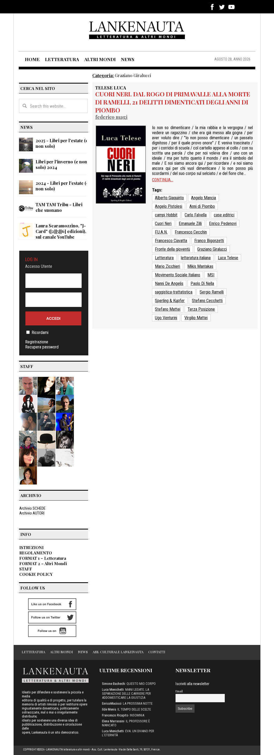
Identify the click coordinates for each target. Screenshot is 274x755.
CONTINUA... (162, 179)
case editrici (224, 214)
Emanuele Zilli (190, 223)
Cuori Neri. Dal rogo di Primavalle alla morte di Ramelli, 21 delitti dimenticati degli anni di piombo (172, 102)
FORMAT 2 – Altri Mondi (43, 563)
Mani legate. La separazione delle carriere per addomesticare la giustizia (126, 694)
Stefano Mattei (167, 309)
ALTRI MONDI (100, 59)
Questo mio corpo (141, 684)
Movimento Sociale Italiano (177, 274)
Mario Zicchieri (167, 266)
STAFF (25, 569)
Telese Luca (110, 88)
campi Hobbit (166, 214)
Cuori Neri (163, 223)
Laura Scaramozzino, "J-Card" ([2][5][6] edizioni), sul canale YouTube (61, 231)
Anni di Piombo (202, 206)
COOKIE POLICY (36, 574)
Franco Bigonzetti (209, 240)
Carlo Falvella (196, 214)
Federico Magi (111, 117)
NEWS (127, 59)
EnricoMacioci (111, 703)
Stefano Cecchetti (207, 300)
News (83, 651)
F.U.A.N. (161, 232)
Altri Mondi (61, 651)
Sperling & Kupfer (170, 300)
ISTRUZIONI (31, 547)
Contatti (156, 651)
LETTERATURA (62, 59)
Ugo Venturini (166, 317)
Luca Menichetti (113, 690)
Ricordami (40, 332)
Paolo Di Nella (202, 283)
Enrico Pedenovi (223, 223)
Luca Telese (228, 257)
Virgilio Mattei (196, 317)
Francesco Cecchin (191, 232)
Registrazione (36, 341)
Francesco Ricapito (115, 715)
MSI (210, 274)
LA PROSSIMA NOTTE (138, 703)
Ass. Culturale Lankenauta (118, 651)
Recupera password (42, 347)
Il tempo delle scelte (134, 709)
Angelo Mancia (203, 197)
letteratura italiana (196, 257)
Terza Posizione (201, 309)
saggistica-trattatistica (173, 292)
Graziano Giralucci (212, 249)
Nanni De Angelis (169, 283)
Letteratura (164, 257)
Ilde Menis (109, 709)
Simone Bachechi (113, 684)
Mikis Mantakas (200, 266)
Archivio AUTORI (31, 513)
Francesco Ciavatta (171, 240)
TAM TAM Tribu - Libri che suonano (59, 207)
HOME (32, 59)
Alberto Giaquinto (169, 197)
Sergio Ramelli (212, 292)
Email (179, 691)
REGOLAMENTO (35, 552)
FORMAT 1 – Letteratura (42, 558)
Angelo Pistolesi (168, 206)
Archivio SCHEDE (32, 508)
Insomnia (137, 715)
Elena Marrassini (113, 721)
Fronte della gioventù (172, 249)
